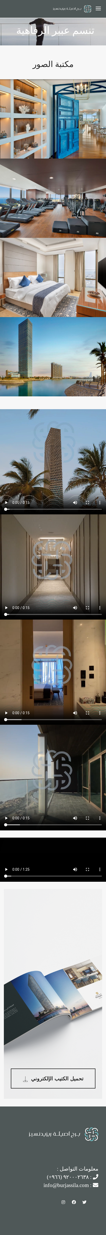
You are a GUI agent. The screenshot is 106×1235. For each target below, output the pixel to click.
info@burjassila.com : (68, 1185)
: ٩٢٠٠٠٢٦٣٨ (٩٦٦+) (70, 1177)
